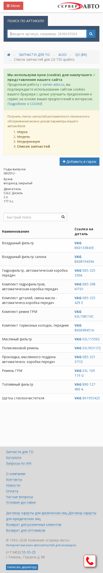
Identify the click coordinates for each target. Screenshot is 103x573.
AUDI (62, 54)
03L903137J (87, 348)
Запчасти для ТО (34, 54)
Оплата (12, 491)
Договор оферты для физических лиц (37, 513)
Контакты (14, 479)
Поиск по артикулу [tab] (25, 21)
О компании (15, 473)
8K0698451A (84, 327)
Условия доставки (21, 502)
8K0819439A (84, 259)
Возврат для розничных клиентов (33, 524)
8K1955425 (87, 398)
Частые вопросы (19, 496)
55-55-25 (29, 552)
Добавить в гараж (80, 161)
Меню (15, 5)
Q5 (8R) (81, 54)
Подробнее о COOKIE (24, 103)
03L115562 (87, 339)
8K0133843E (84, 245)
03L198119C (84, 314)
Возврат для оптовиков (25, 530)
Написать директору (22, 567)
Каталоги (13, 457)
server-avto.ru (53, 84)
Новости (13, 485)
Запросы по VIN (18, 463)
